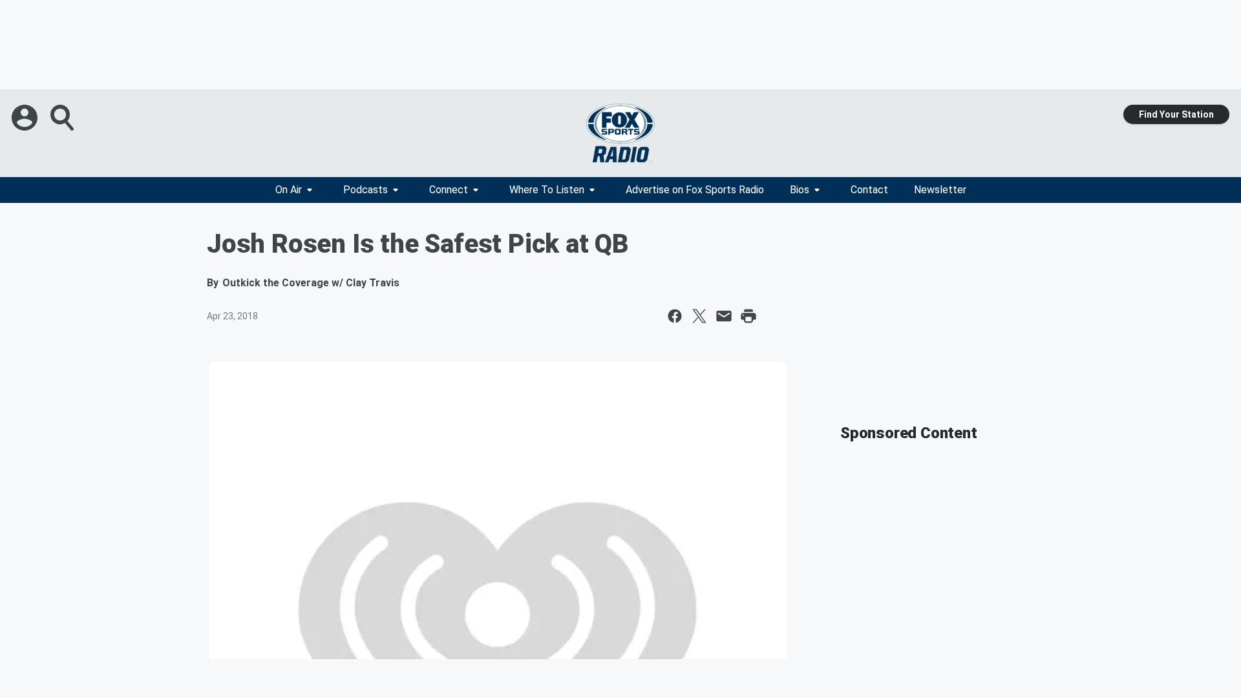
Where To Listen (546, 190)
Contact (869, 190)
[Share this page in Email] (724, 316)
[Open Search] (63, 118)
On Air (288, 190)
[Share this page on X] (699, 316)
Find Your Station (1176, 114)
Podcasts (365, 190)
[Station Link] (620, 133)
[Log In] (26, 118)
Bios (799, 190)
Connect (448, 190)
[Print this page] (748, 316)
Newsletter (940, 190)
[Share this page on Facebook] (675, 316)
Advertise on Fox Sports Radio (695, 190)
